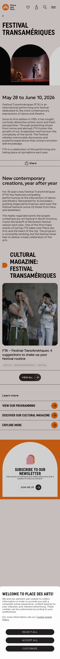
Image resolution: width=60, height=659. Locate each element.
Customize (30, 648)
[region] (30, 622)
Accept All (30, 640)
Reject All (29, 632)
